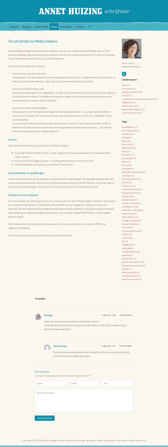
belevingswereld (130, 130)
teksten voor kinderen (133, 262)
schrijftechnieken (131, 251)
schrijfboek (128, 244)
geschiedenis (129, 158)
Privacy (61, 440)
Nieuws (14, 26)
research (127, 238)
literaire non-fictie (131, 203)
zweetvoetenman (132, 279)
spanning (127, 255)
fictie (125, 151)
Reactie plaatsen (44, 418)
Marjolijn (48, 315)
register (127, 234)
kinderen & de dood (132, 189)
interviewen (127, 88)
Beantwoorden (126, 315)
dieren (126, 141)
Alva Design (80, 440)
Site (105, 383)
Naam (40, 383)
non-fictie (127, 227)
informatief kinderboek (133, 172)
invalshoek (128, 175)
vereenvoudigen (130, 272)
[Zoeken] (90, 27)
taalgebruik (127, 102)
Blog (54, 26)
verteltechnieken (129, 112)
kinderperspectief (130, 92)
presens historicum (132, 231)
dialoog (126, 137)
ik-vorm (127, 165)
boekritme (128, 134)
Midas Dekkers (25, 50)
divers (124, 85)
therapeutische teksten (134, 265)
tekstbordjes (129, 258)
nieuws (125, 95)
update (126, 269)
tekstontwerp (128, 106)
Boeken (26, 26)
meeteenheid (129, 213)
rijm (125, 241)
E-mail (73, 383)
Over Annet (41, 26)
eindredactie (129, 147)
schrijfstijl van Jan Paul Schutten (55, 235)
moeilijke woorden (131, 220)
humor (126, 161)
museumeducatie (131, 224)
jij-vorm (126, 182)
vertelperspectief (131, 276)
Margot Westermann (105, 440)
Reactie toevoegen (46, 393)
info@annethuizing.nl (131, 66)
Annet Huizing (50, 440)
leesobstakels (129, 199)
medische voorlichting (133, 210)
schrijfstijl (127, 248)
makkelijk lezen (130, 206)
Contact (80, 26)
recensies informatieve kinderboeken (138, 99)
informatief (128, 168)
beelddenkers (129, 127)
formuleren (128, 154)
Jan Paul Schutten (131, 179)
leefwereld (128, 196)
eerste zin (127, 144)
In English (66, 26)
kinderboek (128, 186)
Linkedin (124, 74)
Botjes (23, 54)
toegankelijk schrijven (131, 109)
